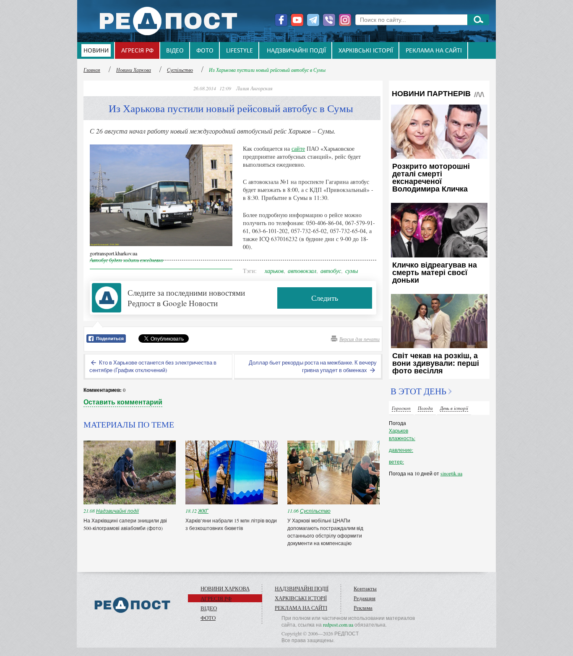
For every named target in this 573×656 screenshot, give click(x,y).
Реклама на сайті (434, 50)
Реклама (363, 607)
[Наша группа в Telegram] (313, 19)
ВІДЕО (175, 50)
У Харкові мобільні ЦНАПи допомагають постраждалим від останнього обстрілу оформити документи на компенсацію (325, 531)
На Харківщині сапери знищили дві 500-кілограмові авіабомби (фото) (125, 524)
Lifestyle (239, 50)
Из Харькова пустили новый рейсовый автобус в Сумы (267, 69)
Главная (91, 69)
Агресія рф (137, 50)
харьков (274, 271)
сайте (298, 148)
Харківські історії (366, 50)
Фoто (205, 50)
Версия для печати (359, 339)
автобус (330, 271)
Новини (96, 50)
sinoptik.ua (451, 473)
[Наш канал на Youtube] (297, 19)
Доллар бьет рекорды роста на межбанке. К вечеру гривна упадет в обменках (313, 366)
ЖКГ (203, 510)
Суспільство (180, 69)
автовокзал (302, 271)
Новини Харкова (133, 69)
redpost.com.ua (338, 624)
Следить (324, 298)
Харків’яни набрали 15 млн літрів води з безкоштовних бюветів (231, 524)
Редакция (364, 598)
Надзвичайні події (296, 50)
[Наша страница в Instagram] (345, 19)
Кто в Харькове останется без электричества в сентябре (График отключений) (152, 366)
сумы (351, 271)
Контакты (365, 588)
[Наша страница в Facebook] (281, 19)
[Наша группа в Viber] (329, 19)
